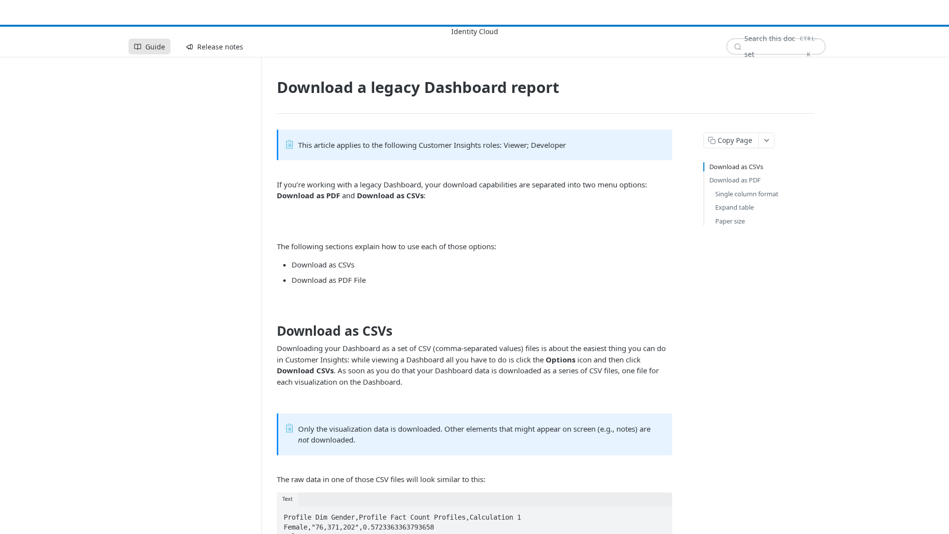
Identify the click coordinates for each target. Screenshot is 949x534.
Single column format (746, 193)
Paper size (730, 221)
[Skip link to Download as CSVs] (270, 330)
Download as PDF (735, 180)
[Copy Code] (660, 514)
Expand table (734, 207)
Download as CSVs (736, 166)
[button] (474, 221)
